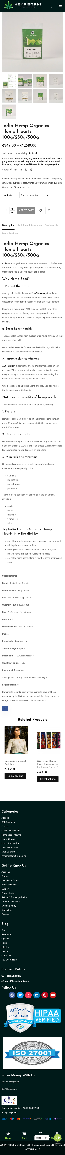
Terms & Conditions (11, 901)
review (17, 309)
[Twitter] (20, 995)
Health (5, 951)
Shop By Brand (9, 852)
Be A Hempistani (9, 1089)
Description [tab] (8, 225)
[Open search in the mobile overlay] (50, 6)
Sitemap (5, 914)
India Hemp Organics (48, 164)
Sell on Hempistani (10, 1081)
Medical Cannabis (10, 847)
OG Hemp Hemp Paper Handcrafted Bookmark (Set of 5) (16, 764)
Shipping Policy (9, 906)
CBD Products (8, 822)
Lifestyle (5, 947)
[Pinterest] (44, 995)
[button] (60, 5)
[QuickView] (49, 210)
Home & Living (8, 839)
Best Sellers (21, 158)
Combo (5, 826)
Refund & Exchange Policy (14, 897)
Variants (8, 195)
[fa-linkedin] (21, 169)
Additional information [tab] (30, 225)
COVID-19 (6, 955)
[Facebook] (12, 995)
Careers (5, 876)
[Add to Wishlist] (40, 210)
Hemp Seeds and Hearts (25, 164)
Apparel (5, 818)
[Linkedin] (36, 995)
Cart (24, 1138)
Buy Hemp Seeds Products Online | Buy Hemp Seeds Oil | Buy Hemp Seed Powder (32, 160)
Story (4, 930)
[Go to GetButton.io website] (57, 1143)
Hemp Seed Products (12, 835)
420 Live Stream (9, 960)
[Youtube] (53, 995)
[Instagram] (28, 995)
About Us (6, 872)
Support (5, 889)
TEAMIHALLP (33, 1149)
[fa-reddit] (31, 169)
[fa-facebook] (10, 169)
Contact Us (7, 910)
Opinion (5, 938)
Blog (5, 924)
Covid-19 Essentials (12, 830)
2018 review (9, 366)
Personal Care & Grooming (14, 856)
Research (6, 934)
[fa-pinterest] (26, 169)
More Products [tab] (10, 233)
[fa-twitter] (16, 169)
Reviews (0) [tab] (51, 225)
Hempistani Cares (10, 880)
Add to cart (26, 210)
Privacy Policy (8, 893)
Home (8, 1138)
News (4, 943)
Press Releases (9, 884)
